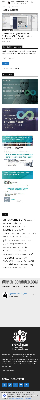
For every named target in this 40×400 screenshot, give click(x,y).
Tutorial (8, 264)
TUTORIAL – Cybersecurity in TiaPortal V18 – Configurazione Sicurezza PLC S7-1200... (17, 36)
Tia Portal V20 (29, 261)
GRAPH (24, 233)
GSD (29, 233)
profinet (23, 240)
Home (4, 7)
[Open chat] (4, 395)
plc (5, 240)
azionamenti (7, 223)
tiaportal (9, 258)
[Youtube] (21, 385)
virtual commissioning (23, 265)
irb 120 (19, 237)
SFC (29, 251)
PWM (28, 244)
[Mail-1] (26, 385)
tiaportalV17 (21, 258)
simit (17, 254)
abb (4, 220)
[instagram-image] (8, 305)
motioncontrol (27, 237)
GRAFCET (18, 233)
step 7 (30, 254)
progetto (6, 244)
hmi (34, 233)
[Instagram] (10, 385)
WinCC (15, 268)
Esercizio (8, 230)
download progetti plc (15, 226)
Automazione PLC (7, 30)
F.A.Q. (21, 230)
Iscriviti (6, 63)
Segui (34, 295)
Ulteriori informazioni (16, 398)
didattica (17, 223)
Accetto (28, 398)
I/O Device (6, 237)
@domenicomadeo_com (18, 294)
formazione (9, 233)
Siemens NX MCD (8, 254)
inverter (12, 237)
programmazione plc (18, 244)
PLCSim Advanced (14, 241)
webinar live (7, 268)
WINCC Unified (22, 268)
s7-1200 (7, 250)
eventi (16, 230)
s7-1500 (18, 250)
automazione (17, 219)
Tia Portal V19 (18, 261)
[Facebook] (4, 385)
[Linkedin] (15, 385)
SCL (25, 251)
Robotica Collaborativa (9, 247)
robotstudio (22, 247)
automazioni (30, 220)
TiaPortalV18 (8, 261)
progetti (29, 240)
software (23, 254)
